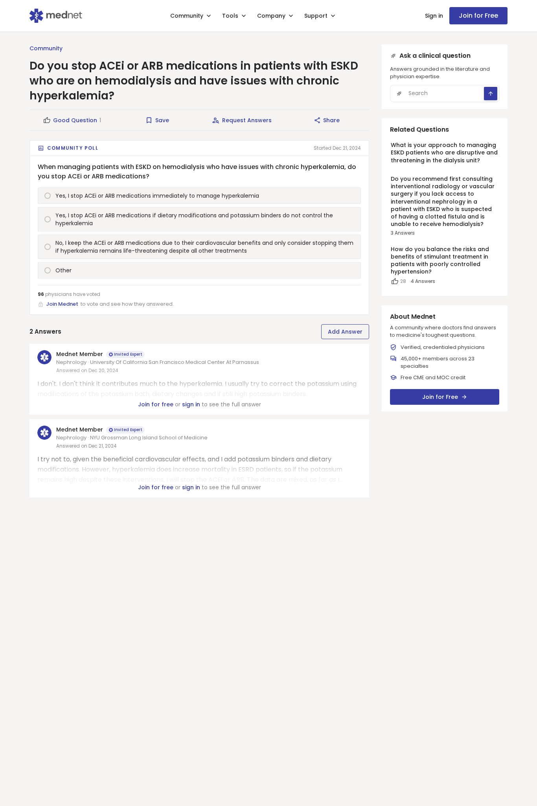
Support (315, 16)
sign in (191, 404)
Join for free (155, 404)
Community (186, 16)
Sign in (434, 16)
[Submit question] (490, 93)
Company (271, 16)
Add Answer (345, 332)
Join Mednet (62, 304)
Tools (230, 16)
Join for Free (478, 15)
